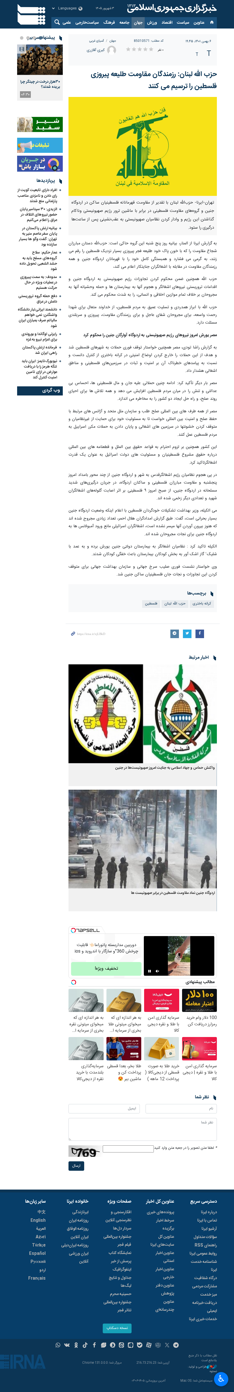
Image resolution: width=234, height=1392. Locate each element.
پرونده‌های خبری (160, 1212)
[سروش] (112, 1345)
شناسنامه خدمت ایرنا (204, 1266)
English (38, 1220)
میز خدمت (208, 1294)
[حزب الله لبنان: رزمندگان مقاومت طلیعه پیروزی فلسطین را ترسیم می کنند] (142, 146)
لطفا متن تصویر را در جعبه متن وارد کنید (185, 1148)
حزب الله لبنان (174, 604)
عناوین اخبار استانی (165, 1257)
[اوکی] (76, 1345)
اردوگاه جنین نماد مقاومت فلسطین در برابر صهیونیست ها (173, 893)
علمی (66, 22)
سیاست (183, 22)
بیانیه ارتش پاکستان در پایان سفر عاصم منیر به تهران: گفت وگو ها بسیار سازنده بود (38, 236)
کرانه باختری (202, 604)
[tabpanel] (40, 72)
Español (37, 1253)
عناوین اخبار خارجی (165, 1273)
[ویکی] (67, 1345)
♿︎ (221, 1378)
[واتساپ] (58, 1345)
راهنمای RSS (206, 1245)
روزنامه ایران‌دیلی (74, 1245)
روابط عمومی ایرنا (203, 1253)
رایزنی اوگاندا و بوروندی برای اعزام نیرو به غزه (39, 337)
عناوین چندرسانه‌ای (164, 1305)
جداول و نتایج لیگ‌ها (120, 1282)
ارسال (76, 1166)
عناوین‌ (199, 22)
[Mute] (157, 971)
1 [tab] (40, 38)
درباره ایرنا (209, 1212)
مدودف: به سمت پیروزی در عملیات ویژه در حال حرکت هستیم (38, 282)
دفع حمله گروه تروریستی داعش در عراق (37, 299)
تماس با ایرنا (207, 1220)
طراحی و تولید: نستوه (202, 1369)
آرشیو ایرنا (209, 1228)
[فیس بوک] (94, 1345)
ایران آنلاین (79, 1237)
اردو (42, 1270)
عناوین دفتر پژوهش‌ (165, 1289)
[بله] (140, 1345)
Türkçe (39, 1245)
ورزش (152, 22)
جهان (138, 22)
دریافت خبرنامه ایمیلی (204, 1307)
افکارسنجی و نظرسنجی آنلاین (118, 1216)
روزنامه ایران (78, 1220)
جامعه (124, 22)
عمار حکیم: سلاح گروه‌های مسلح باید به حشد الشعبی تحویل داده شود (38, 260)
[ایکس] (167, 1345)
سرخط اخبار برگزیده (165, 1224)
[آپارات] (149, 1345)
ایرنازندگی (80, 1212)
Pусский (38, 1262)
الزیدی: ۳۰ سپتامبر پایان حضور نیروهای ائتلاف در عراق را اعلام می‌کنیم (38, 214)
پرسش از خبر (121, 1261)
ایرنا (171, 8)
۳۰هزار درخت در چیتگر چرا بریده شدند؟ (40, 84)
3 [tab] (28, 38)
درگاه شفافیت (205, 1278)
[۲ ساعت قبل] (40, 59)
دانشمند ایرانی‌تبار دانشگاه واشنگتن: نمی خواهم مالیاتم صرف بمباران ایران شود (37, 318)
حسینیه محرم (120, 1294)
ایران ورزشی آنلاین (78, 1257)
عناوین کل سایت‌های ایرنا (162, 1240)
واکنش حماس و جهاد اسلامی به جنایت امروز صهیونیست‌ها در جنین (165, 768)
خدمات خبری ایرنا (203, 1319)
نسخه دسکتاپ (117, 1328)
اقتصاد (167, 22)
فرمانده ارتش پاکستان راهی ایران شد (39, 350)
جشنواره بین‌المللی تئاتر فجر (117, 1306)
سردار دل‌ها (122, 1228)
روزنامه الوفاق (77, 1228)
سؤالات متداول (205, 1237)
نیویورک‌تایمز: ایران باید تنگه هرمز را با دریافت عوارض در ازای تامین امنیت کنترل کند (39, 369)
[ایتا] (122, 1345)
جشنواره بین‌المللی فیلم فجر (117, 1240)
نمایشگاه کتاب (120, 1253)
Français (37, 1278)
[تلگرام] (176, 1345)
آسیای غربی (96, 41)
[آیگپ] (130, 1345)
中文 (42, 1212)
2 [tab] (34, 38)
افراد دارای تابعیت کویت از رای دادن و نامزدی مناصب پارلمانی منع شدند (37, 195)
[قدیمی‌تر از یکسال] (142, 713)
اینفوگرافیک (121, 1269)
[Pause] (149, 971)
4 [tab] (21, 38)
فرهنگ (109, 22)
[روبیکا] (158, 1345)
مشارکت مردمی (204, 1286)
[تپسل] (73, 930)
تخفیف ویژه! (106, 969)
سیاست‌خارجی (87, 22)
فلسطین (151, 604)
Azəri (41, 1237)
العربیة (41, 1228)
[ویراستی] (103, 1345)
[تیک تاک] (85, 1345)
